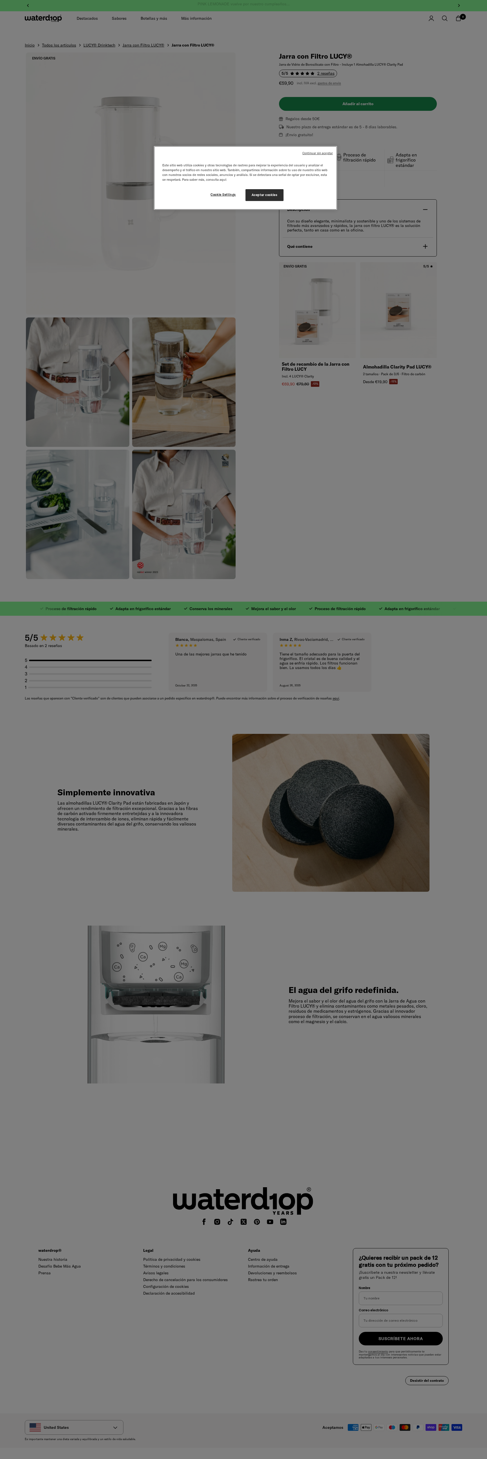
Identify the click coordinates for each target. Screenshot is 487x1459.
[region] (245, 178)
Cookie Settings (223, 195)
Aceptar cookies (265, 195)
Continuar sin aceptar (317, 153)
